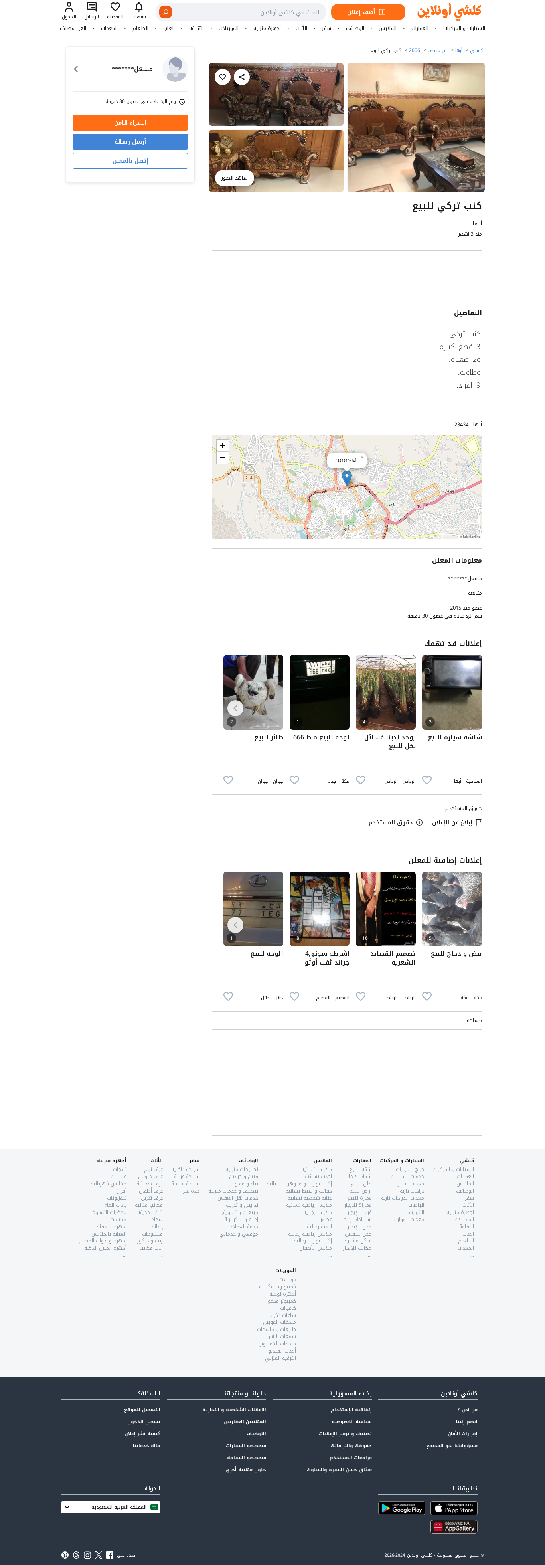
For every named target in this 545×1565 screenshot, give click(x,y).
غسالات (118, 1176)
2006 (414, 50)
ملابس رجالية (317, 1212)
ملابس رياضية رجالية (310, 1234)
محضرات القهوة (109, 1212)
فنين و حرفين (243, 1176)
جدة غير (191, 1191)
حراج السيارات (410, 1169)
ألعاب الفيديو (282, 1351)
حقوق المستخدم (391, 822)
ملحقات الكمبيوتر (278, 1344)
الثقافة (196, 28)
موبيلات (287, 1279)
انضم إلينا (467, 1421)
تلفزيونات (116, 1198)
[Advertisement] (347, 274)
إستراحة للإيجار (356, 1219)
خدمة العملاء (244, 1227)
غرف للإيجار (359, 1212)
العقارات (419, 28)
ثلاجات (119, 1169)
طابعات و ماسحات (276, 1329)
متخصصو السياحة (246, 1457)
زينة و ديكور (150, 1241)
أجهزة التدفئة (111, 1227)
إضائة (157, 1227)
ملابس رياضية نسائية (309, 1205)
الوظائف (355, 28)
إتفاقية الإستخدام (351, 1409)
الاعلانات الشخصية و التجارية (234, 1409)
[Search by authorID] (175, 69)
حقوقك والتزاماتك (351, 1445)
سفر (326, 28)
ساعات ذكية (283, 1315)
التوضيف (256, 1433)
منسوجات (152, 1234)
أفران (121, 1191)
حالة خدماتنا (146, 1445)
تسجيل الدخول (143, 1421)
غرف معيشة (149, 1184)
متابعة (475, 593)
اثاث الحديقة (150, 1212)
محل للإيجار (359, 1227)
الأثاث (301, 28)
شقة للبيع (360, 1169)
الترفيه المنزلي (280, 1358)
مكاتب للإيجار (357, 1248)
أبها (458, 50)
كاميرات (288, 1308)
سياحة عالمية (185, 1184)
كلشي (477, 50)
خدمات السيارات (407, 1176)
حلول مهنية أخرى (245, 1469)
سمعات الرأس (281, 1336)
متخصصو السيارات (246, 1445)
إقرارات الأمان (463, 1433)
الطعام (140, 28)
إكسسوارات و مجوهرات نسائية (299, 1184)
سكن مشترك (357, 1241)
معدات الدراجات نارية (402, 1198)
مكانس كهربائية (108, 1184)
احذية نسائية (318, 1176)
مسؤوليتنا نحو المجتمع (452, 1445)
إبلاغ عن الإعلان (452, 822)
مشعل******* (465, 579)
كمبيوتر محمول (280, 1301)
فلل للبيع (361, 1184)
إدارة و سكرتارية (241, 1219)
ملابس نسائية (316, 1169)
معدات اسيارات (408, 1184)
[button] (347, 478)
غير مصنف (438, 50)
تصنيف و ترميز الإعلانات (345, 1433)
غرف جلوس (150, 1176)
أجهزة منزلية (267, 28)
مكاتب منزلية (149, 1205)
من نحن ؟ (467, 1409)
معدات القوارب (408, 1219)
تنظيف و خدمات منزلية (233, 1191)
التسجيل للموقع (142, 1409)
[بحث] (165, 12)
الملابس (388, 28)
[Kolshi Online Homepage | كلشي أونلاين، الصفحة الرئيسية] (443, 12)
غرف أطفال (151, 1191)
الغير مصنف (73, 28)
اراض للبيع (360, 1191)
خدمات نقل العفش (237, 1198)
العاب (169, 28)
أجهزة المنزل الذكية (105, 1248)
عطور (326, 1219)
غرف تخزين (152, 1198)
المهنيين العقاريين (244, 1421)
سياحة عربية (186, 1176)
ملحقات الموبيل (279, 1322)
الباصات (416, 1205)
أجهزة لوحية (282, 1294)
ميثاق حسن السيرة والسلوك (339, 1469)
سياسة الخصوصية (352, 1421)
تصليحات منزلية (241, 1169)
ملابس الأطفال (315, 1248)
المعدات (109, 28)
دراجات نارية (412, 1191)
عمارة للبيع (359, 1198)
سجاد (157, 1219)
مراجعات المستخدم (351, 1457)
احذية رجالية (319, 1227)
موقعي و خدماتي (238, 1234)
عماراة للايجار (357, 1205)
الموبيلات (229, 28)
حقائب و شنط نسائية (309, 1191)
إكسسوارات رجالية (313, 1241)
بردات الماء (115, 1205)
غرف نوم (153, 1169)
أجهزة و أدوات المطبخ (102, 1241)
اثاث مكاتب (151, 1248)
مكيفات (118, 1219)
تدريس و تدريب (242, 1205)
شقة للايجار (359, 1176)
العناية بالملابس (108, 1234)
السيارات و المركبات (464, 28)
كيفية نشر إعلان (142, 1433)
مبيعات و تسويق (239, 1212)
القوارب (416, 1212)
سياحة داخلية (185, 1169)
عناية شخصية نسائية (310, 1198)
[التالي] (235, 708)
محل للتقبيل (358, 1234)
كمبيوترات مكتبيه (277, 1287)
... (472, 1255)
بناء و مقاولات (242, 1184)
